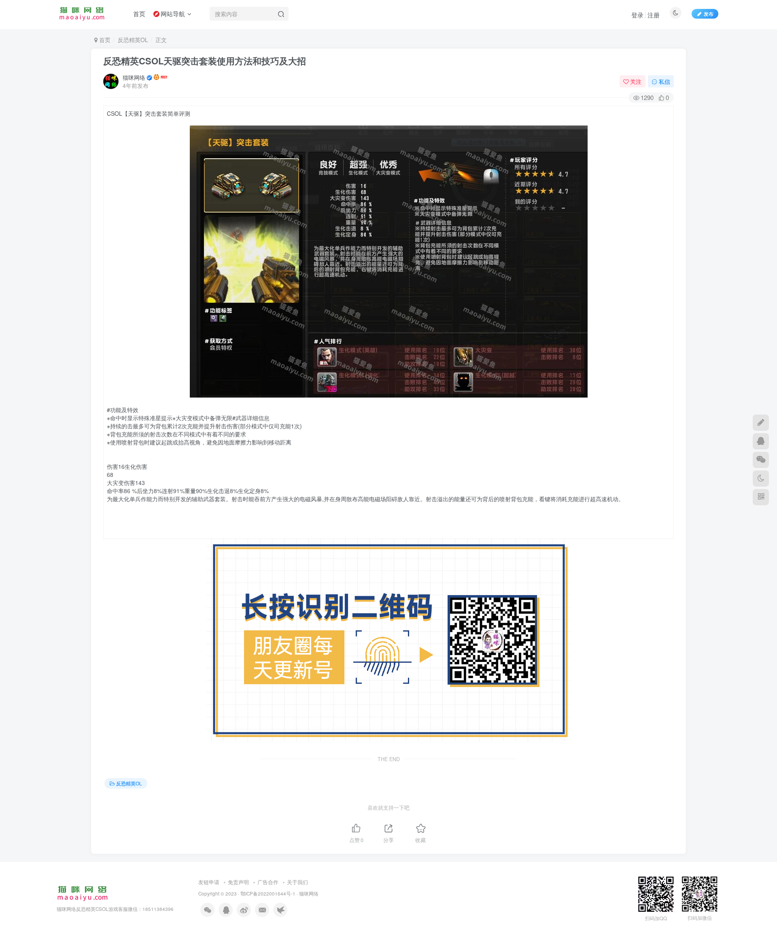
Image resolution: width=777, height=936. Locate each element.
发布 (708, 13)
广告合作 (267, 882)
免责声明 (238, 882)
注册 (654, 15)
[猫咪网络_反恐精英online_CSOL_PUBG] (82, 892)
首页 (104, 40)
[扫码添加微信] (761, 460)
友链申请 (208, 882)
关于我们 (297, 882)
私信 (664, 81)
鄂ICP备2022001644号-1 (267, 893)
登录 (637, 15)
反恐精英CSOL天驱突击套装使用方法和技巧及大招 (204, 60)
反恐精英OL (133, 40)
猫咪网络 (134, 77)
